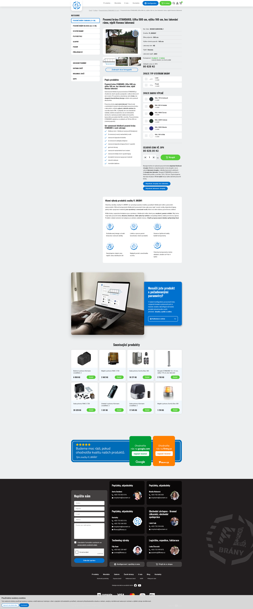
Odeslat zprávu (89, 560)
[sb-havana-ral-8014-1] (122, 41)
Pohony (75, 47)
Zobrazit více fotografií (122, 70)
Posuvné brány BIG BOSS (85, 26)
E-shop (95, 10)
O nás (126, 3)
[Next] (140, 61)
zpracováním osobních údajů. (87, 545)
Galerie (116, 574)
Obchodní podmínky (79, 63)
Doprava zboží (78, 68)
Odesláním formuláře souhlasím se (89, 544)
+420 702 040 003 (157, 495)
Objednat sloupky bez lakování (156, 184)
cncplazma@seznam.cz (122, 498)
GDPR (74, 79)
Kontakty (136, 3)
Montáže (118, 3)
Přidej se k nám (152, 578)
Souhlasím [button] (24, 605)
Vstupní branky (78, 31)
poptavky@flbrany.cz (158, 553)
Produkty (106, 3)
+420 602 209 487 (120, 550)
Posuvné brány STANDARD (84, 20)
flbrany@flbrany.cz (120, 530)
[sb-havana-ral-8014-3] (134, 61)
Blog (148, 574)
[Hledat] (174, 3)
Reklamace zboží (78, 73)
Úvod (90, 10)
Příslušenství (78, 52)
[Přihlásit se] (177, 3)
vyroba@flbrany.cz (120, 553)
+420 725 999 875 (157, 550)
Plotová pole (77, 36)
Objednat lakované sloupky (155, 188)
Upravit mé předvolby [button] (10, 605)
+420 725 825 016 (120, 495)
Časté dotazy (129, 574)
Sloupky (76, 41)
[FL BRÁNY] (76, 5)
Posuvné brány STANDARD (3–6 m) (109, 10)
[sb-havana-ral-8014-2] (121, 61)
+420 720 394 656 (157, 526)
